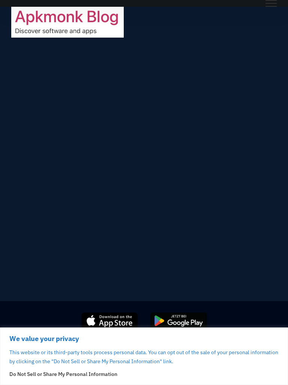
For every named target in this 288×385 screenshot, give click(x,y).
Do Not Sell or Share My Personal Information (63, 374)
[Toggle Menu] (271, 3)
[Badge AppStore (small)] (109, 315)
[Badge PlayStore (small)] (178, 315)
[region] (144, 356)
